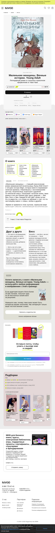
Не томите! (27, 352)
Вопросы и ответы (6, 496)
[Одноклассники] (29, 518)
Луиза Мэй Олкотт (27, 72)
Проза (18, 12)
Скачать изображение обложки (27, 312)
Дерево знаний (5, 498)
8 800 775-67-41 (8, 480)
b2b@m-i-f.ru (9, 456)
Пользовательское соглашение (38, 499)
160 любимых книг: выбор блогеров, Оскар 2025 (20, 379)
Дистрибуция (20, 501)
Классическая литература (25, 373)
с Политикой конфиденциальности (26, 529)
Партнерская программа (22, 498)
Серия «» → (15, 118)
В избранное (26, 96)
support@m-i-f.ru (24, 482)
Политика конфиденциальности (39, 502)
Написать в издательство (27, 308)
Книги (12, 12)
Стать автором (20, 496)
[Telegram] (32, 518)
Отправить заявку (17, 461)
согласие (12, 356)
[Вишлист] (48, 8)
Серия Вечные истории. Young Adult (16, 376)
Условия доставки (6, 501)
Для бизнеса (19, 503)
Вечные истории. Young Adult (15, 382)
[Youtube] (23, 518)
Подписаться (38, 413)
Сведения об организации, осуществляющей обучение (38, 496)
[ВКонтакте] (26, 518)
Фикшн (9, 373)
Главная (6, 12)
